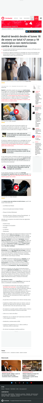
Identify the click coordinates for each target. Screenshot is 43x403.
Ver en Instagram (19, 383)
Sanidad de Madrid (23, 352)
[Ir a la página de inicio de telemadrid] (6, 18)
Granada (37, 128)
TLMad (20, 18)
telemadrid (5, 401)
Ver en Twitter (16, 383)
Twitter (29, 31)
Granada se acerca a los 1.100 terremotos (34, 129)
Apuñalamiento (38, 106)
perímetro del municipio (9, 287)
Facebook (26, 31)
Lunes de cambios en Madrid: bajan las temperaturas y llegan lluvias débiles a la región (34, 92)
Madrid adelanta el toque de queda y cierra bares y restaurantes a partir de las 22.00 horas (4, 151)
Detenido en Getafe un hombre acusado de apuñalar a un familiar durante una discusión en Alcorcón (33, 106)
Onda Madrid (26, 18)
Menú (41, 18)
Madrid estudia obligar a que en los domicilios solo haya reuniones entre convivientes (11, 365)
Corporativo (5, 392)
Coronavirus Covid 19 (7, 372)
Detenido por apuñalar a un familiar (38, 109)
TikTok (35, 31)
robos (36, 112)
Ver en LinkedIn (27, 383)
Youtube (40, 31)
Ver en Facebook (12, 383)
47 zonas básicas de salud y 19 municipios (18, 95)
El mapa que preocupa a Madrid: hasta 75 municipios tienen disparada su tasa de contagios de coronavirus (4, 167)
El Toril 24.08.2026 (34, 136)
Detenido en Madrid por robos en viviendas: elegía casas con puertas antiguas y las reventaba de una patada (34, 113)
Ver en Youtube (31, 383)
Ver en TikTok (23, 383)
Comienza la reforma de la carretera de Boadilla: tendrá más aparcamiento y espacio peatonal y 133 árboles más (33, 142)
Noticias (16, 18)
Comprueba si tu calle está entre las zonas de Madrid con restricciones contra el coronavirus (4, 135)
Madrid (36, 141)
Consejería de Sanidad (15, 352)
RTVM (2, 387)
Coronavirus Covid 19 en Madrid (21, 24)
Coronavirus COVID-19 (5, 352)
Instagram (32, 31)
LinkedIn (37, 31)
